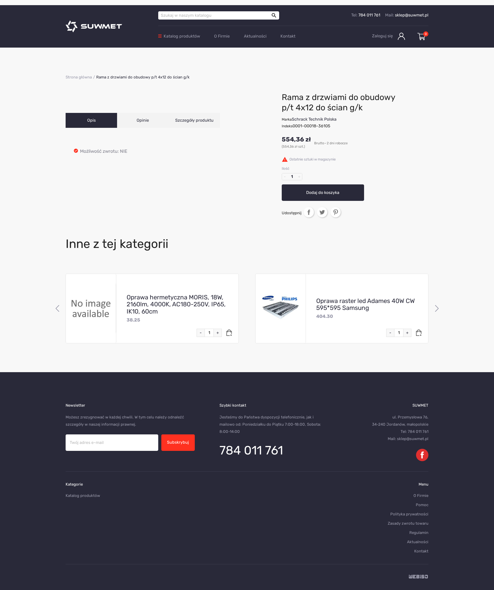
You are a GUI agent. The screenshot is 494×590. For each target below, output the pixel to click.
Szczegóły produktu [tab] (194, 120)
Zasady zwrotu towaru (408, 523)
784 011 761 (369, 15)
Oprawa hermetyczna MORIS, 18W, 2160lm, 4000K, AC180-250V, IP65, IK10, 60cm (176, 304)
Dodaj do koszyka (322, 192)
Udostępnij (309, 212)
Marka (287, 119)
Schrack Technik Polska (314, 119)
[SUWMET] (108, 26)
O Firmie (222, 36)
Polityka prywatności (409, 514)
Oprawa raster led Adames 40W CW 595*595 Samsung (365, 304)
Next (437, 308)
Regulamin (418, 532)
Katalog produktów (182, 36)
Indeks (287, 126)
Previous (57, 308)
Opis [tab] (91, 120)
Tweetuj (322, 212)
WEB (418, 577)
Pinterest (335, 212)
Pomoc (422, 505)
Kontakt (287, 36)
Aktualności (255, 36)
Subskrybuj (178, 442)
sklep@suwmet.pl (411, 15)
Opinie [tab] (143, 120)
